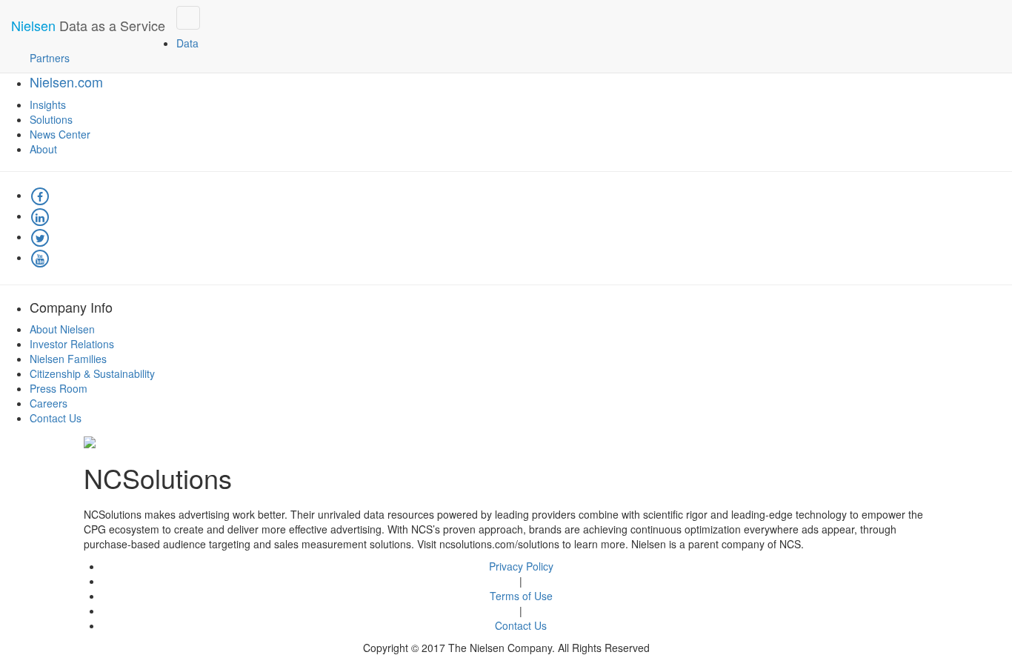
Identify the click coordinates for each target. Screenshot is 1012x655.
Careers (48, 403)
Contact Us (55, 417)
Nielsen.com (66, 81)
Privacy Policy (521, 566)
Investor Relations (72, 343)
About (43, 149)
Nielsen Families (68, 358)
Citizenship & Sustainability (92, 373)
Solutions (51, 119)
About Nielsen (62, 329)
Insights (48, 104)
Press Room (58, 388)
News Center (60, 134)
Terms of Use (521, 595)
